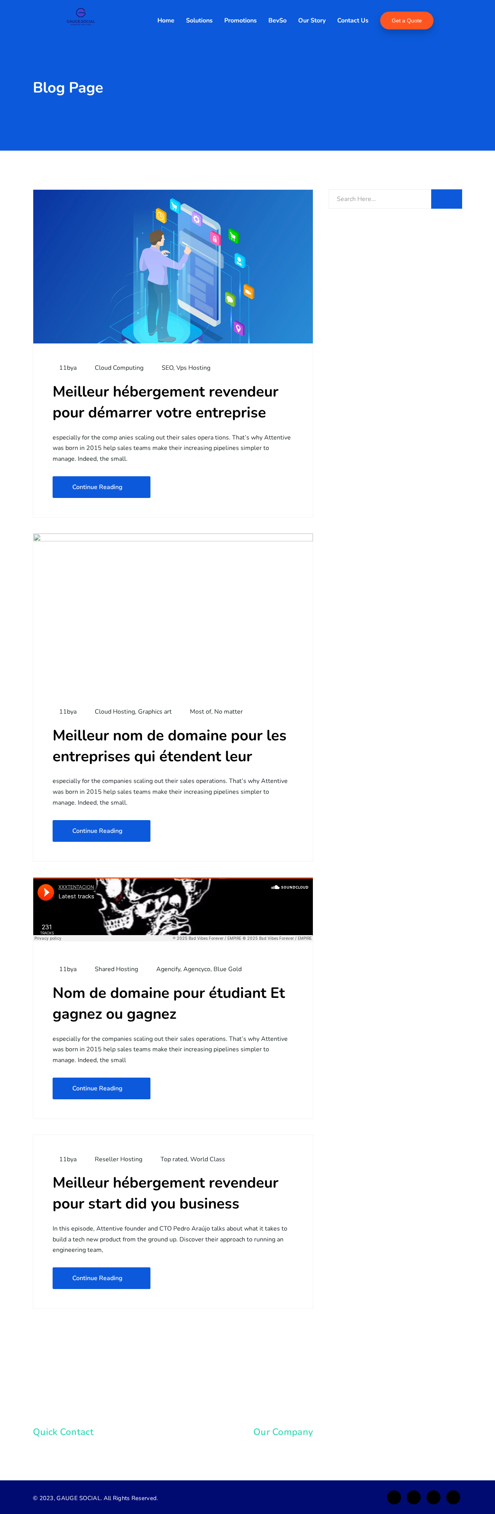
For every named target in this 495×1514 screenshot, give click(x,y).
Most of (200, 711)
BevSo (277, 20)
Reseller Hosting (118, 1159)
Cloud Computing (119, 368)
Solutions (199, 20)
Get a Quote (407, 20)
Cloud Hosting (115, 711)
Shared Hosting (116, 969)
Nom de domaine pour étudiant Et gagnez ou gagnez (169, 1003)
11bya (67, 368)
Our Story (312, 20)
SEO (167, 368)
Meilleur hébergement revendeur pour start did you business (165, 1193)
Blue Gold (227, 969)
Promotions (240, 20)
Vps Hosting (193, 368)
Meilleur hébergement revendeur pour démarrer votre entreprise (165, 402)
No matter (228, 711)
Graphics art (155, 711)
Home (165, 20)
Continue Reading (97, 487)
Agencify (168, 969)
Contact (273, 1464)
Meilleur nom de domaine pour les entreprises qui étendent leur (170, 746)
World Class (207, 1159)
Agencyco (196, 969)
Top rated (173, 1159)
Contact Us (353, 20)
